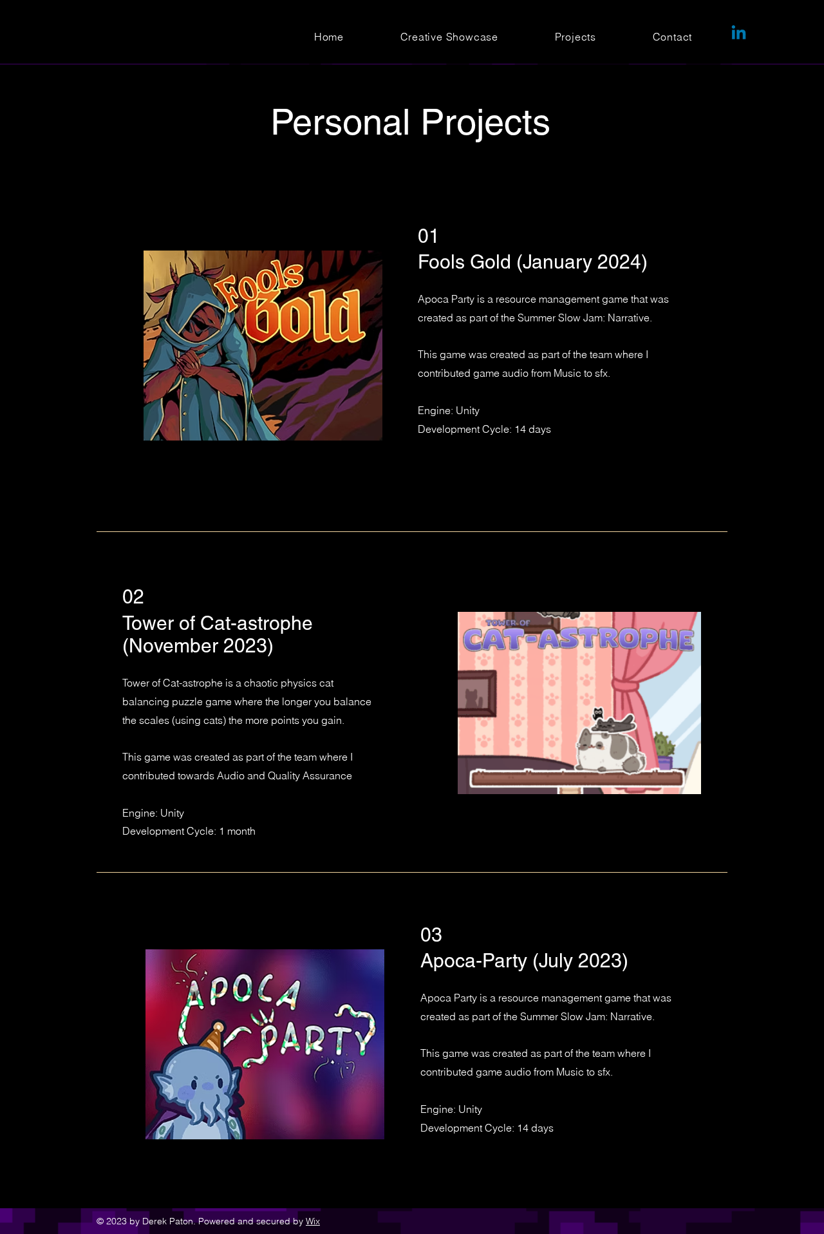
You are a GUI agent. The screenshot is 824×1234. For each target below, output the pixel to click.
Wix (313, 1221)
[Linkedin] (738, 34)
